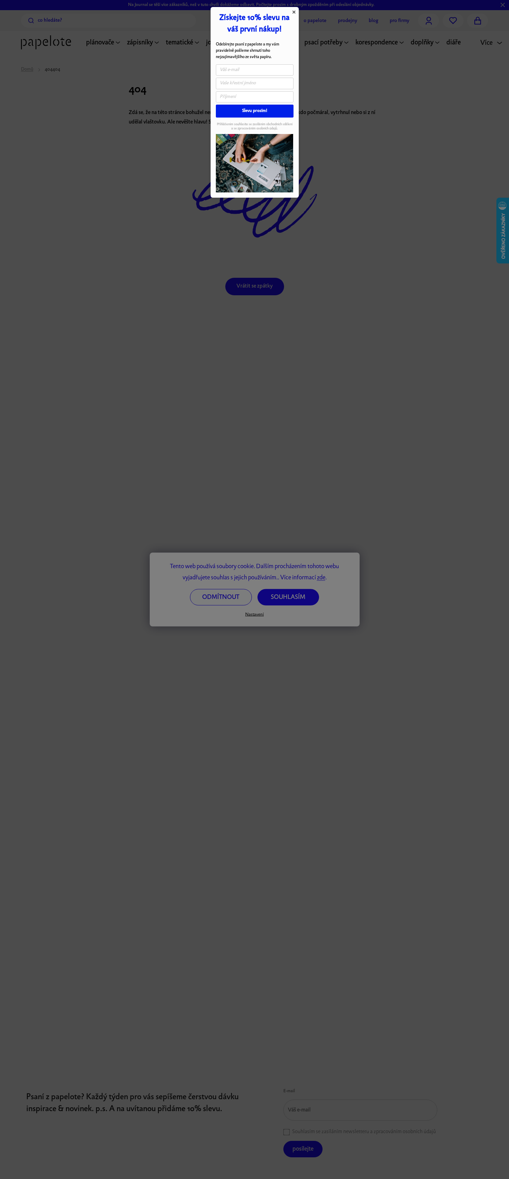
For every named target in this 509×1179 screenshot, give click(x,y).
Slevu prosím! (254, 111)
